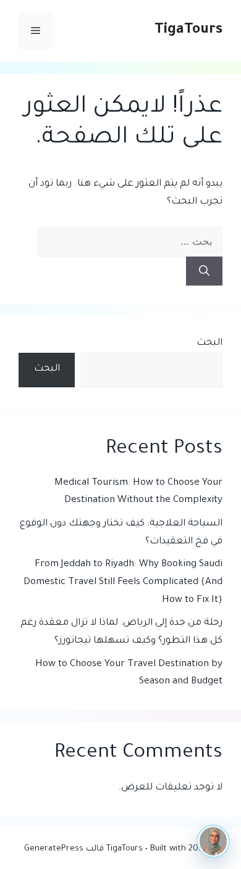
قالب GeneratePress (64, 849)
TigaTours (188, 30)
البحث (209, 343)
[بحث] (204, 271)
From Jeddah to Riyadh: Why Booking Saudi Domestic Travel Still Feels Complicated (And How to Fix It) (122, 582)
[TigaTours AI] (213, 841)
